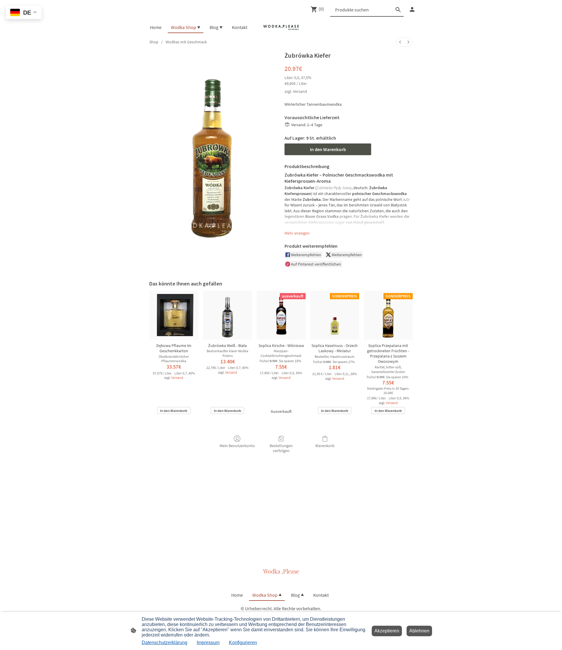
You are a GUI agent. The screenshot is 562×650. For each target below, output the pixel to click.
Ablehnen (419, 630)
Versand (300, 91)
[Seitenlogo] (281, 27)
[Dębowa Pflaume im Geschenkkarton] (173, 315)
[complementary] (24, 13)
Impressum (208, 642)
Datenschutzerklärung (164, 642)
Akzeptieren (386, 630)
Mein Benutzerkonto (237, 445)
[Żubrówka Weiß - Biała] (227, 315)
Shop (153, 42)
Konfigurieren (243, 642)
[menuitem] (400, 42)
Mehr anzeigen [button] (297, 233)
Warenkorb (325, 445)
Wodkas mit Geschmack (186, 42)
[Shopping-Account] (412, 9)
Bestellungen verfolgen (281, 448)
